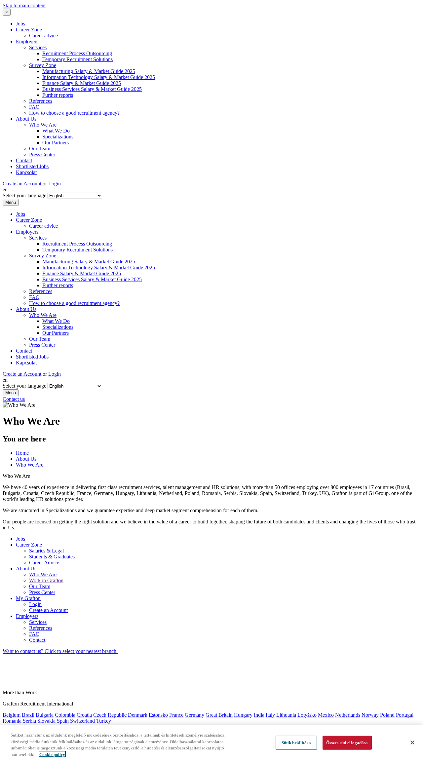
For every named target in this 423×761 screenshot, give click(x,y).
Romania (12, 721)
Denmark (137, 715)
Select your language (24, 195)
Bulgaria (45, 715)
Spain (63, 721)
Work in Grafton (46, 580)
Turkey (103, 721)
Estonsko (158, 715)
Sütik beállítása (296, 742)
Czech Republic (110, 715)
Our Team (39, 148)
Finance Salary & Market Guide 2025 (81, 83)
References (40, 101)
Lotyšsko (307, 715)
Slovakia (46, 721)
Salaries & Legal (46, 550)
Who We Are (43, 125)
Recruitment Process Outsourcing (77, 53)
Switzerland (82, 721)
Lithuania (286, 715)
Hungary (243, 715)
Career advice (43, 35)
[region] (211, 743)
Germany (194, 715)
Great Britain (219, 715)
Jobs (20, 23)
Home (22, 453)
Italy (270, 715)
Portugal (404, 715)
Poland (387, 715)
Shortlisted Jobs (32, 166)
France (176, 715)
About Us (26, 119)
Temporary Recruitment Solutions (77, 59)
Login (54, 183)
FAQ (34, 107)
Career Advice (44, 562)
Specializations (57, 136)
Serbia (29, 721)
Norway (370, 715)
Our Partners (55, 142)
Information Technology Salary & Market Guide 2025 (98, 77)
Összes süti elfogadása (347, 742)
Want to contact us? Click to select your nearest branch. (60, 651)
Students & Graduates (52, 556)
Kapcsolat (26, 172)
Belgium (11, 715)
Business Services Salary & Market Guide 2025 (92, 89)
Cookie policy (52, 754)
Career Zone (29, 29)
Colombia (65, 715)
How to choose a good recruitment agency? (74, 113)
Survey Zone (42, 65)
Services (38, 47)
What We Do (56, 130)
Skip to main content (24, 5)
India (259, 715)
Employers (27, 41)
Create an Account (22, 183)
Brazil (28, 715)
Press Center (42, 154)
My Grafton (28, 598)
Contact (24, 160)
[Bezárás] (412, 742)
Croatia (84, 715)
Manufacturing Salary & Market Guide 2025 (88, 71)
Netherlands (347, 715)
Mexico (326, 715)
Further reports (57, 95)
